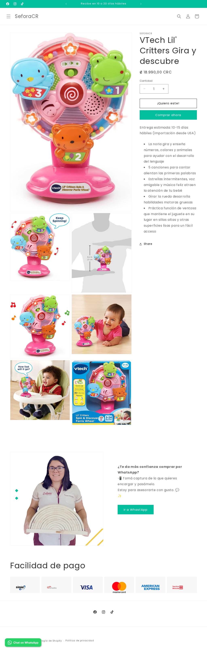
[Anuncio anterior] (66, 4)
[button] (8, 16)
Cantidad (146, 81)
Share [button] (148, 244)
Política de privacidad (79, 640)
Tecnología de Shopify (47, 640)
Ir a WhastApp (136, 509)
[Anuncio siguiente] (140, 4)
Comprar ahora (168, 115)
